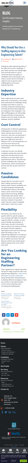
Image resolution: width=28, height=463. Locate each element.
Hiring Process (5, 361)
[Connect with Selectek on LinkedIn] (10, 412)
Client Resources (6, 384)
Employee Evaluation (7, 354)
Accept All (23, 460)
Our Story (4, 369)
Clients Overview (5, 348)
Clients (3, 346)
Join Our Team (5, 375)
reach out (21, 273)
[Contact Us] (24, 450)
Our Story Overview (6, 371)
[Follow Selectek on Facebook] (2, 412)
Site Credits (14, 446)
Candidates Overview (7, 359)
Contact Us (5, 389)
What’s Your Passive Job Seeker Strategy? (19, 294)
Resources (4, 378)
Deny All (14, 460)
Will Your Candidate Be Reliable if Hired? (6, 294)
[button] (24, 3)
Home (3, 343)
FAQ (2, 363)
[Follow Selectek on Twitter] (6, 412)
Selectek (20, 276)
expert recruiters (9, 276)
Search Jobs (5, 366)
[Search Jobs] (17, 450)
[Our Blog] (14, 412)
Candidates (5, 357)
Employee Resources (7, 386)
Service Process (6, 350)
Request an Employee (7, 352)
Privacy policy (4, 460)
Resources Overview (7, 380)
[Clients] (3, 450)
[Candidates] (10, 450)
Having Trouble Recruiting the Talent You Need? (6, 302)
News (3, 382)
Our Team (4, 373)
